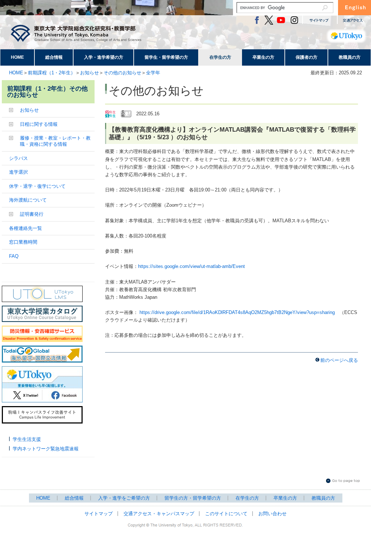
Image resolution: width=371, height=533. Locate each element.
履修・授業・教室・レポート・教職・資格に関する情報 (55, 141)
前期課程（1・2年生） (51, 72)
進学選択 (18, 172)
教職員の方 (349, 57)
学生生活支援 (27, 439)
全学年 (153, 72)
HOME (17, 57)
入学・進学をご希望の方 (124, 498)
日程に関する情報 (39, 124)
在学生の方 (220, 57)
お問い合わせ (272, 513)
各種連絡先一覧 (25, 228)
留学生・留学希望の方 (166, 57)
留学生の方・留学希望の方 (192, 498)
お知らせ (89, 72)
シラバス (18, 158)
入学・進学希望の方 (103, 57)
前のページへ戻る (339, 360)
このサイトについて (226, 513)
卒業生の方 (263, 57)
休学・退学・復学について (37, 186)
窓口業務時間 (23, 242)
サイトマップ (98, 513)
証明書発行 (31, 214)
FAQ (13, 256)
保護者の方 (306, 57)
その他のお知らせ (122, 72)
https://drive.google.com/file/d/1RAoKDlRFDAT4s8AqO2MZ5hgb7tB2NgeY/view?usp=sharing (237, 312)
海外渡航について (28, 200)
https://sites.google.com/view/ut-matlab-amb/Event (191, 266)
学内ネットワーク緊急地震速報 (46, 448)
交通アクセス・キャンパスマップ (159, 513)
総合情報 (54, 57)
